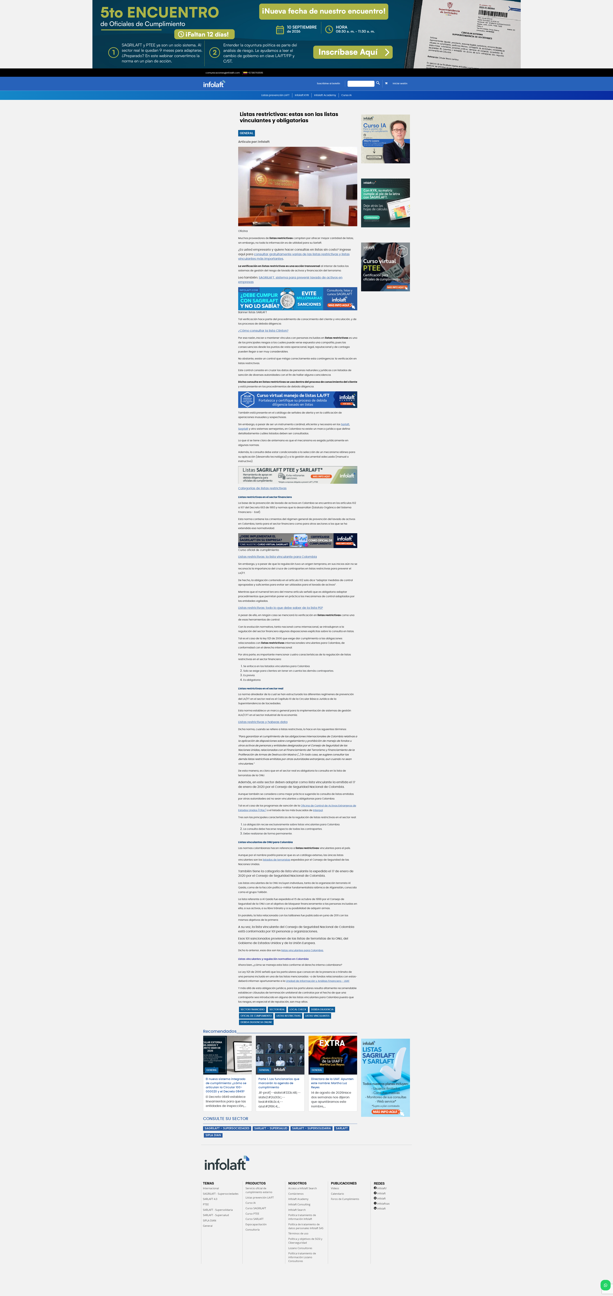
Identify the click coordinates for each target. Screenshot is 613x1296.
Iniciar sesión (400, 83)
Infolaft (381, 1193)
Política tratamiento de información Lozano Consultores (302, 1257)
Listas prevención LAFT (275, 95)
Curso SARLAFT (255, 1219)
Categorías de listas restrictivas (262, 488)
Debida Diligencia (322, 1009)
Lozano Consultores (300, 1248)
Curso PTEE (252, 1213)
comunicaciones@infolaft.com (223, 73)
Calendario (337, 1193)
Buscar (378, 83)
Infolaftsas (383, 1203)
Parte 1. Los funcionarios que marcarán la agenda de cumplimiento (278, 1083)
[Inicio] (230, 83)
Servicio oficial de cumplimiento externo (259, 1190)
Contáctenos (296, 1193)
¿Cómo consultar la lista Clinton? (263, 330)
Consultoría (253, 1229)
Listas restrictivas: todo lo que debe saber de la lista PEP (280, 607)
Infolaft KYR (302, 95)
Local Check (298, 1009)
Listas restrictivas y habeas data (263, 722)
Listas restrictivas (288, 1016)
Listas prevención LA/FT (260, 1197)
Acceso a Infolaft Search (302, 1188)
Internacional (211, 1188)
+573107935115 (255, 73)
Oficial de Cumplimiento (256, 1016)
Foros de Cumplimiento (345, 1199)
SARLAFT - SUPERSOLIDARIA (311, 1128)
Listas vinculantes (317, 1016)
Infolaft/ (382, 1188)
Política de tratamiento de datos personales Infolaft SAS (305, 1226)
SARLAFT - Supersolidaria (218, 1210)
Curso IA (346, 95)
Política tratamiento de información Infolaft (302, 1217)
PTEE (206, 1204)
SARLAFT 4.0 (210, 1199)
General (246, 133)
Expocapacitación (256, 1224)
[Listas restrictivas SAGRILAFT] (297, 474)
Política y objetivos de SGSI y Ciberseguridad (305, 1240)
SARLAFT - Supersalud (216, 1215)
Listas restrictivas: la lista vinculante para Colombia (277, 556)
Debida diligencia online (256, 1022)
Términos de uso (298, 1233)
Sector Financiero (253, 1009)
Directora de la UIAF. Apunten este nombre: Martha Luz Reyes (332, 1083)
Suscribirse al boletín (328, 83)
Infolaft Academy (325, 95)
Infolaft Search (297, 1210)
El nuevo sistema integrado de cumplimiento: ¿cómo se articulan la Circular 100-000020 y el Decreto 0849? (226, 1085)
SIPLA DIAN (213, 1135)
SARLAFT (342, 1128)
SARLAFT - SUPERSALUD (270, 1128)
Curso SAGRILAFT (256, 1208)
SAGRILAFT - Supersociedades (220, 1193)
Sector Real (277, 1009)
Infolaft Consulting (299, 1204)
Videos (335, 1188)
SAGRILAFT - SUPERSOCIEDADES (227, 1128)
